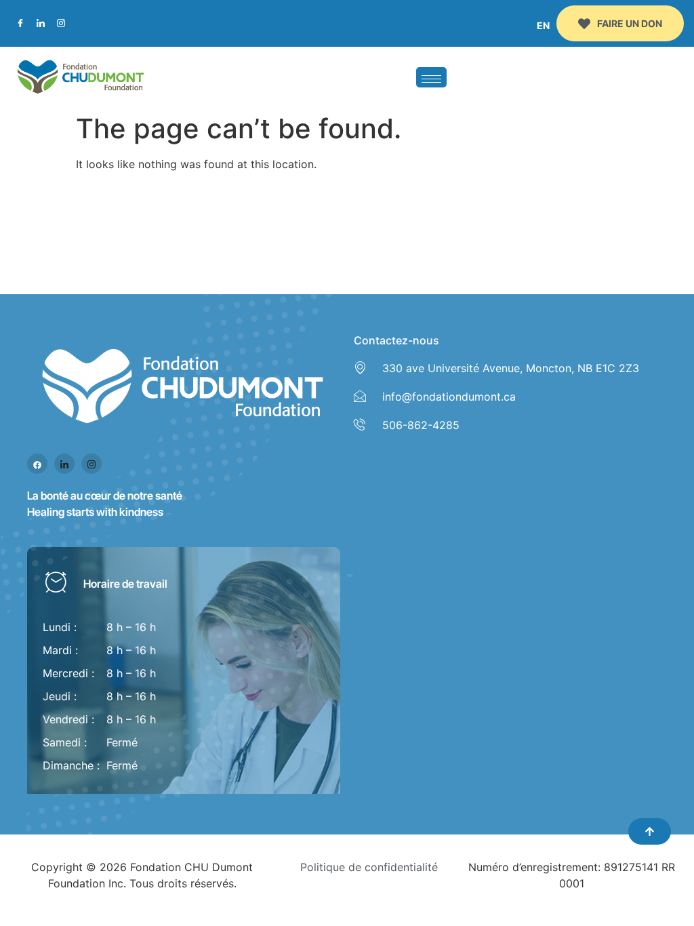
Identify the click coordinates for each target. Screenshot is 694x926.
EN (543, 25)
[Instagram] (61, 24)
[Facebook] (20, 24)
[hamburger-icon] (431, 77)
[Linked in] (64, 464)
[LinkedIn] (40, 24)
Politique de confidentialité (369, 867)
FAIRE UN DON (629, 23)
